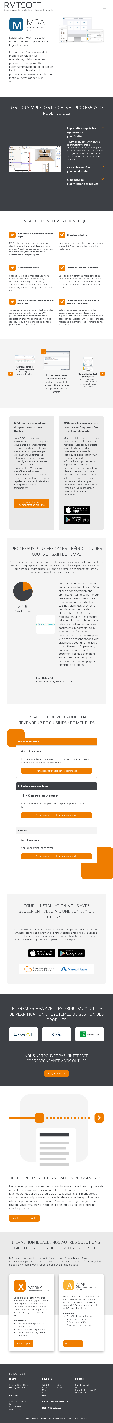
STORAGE (46, 1392)
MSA (44, 1390)
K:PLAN (59, 1387)
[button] (102, 374)
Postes (12, 1404)
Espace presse (15, 1409)
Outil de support (82, 1384)
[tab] (85, 132)
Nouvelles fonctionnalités (86, 1390)
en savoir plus (23, 1343)
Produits (47, 1379)
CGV (44, 1395)
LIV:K (58, 1390)
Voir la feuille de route (24, 1218)
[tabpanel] (35, 159)
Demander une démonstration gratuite (32, 503)
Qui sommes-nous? (17, 1401)
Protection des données (55, 1401)
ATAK (44, 1387)
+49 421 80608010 (19, 1385)
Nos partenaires (16, 1406)
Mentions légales (51, 1407)
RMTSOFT (13, 1395)
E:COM (58, 1384)
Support (79, 1379)
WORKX (45, 1384)
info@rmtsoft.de (57, 1073)
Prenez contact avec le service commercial (56, 771)
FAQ (77, 1387)
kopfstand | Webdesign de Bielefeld (73, 1418)
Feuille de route (82, 1392)
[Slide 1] (38, 694)
